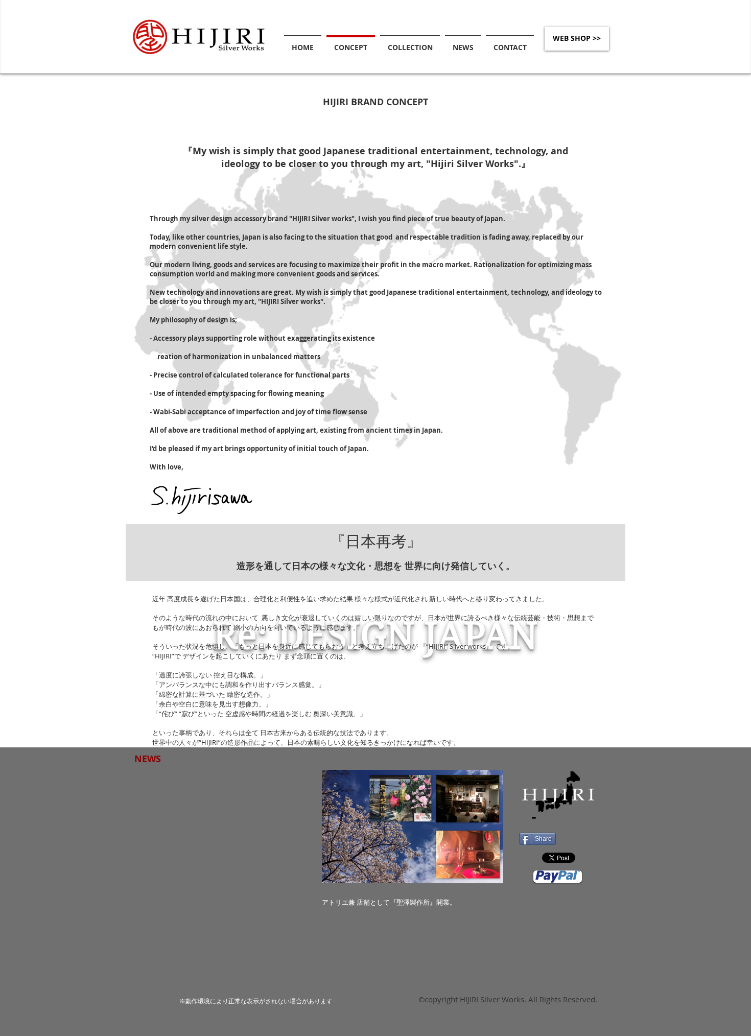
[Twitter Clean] (150, 358)
